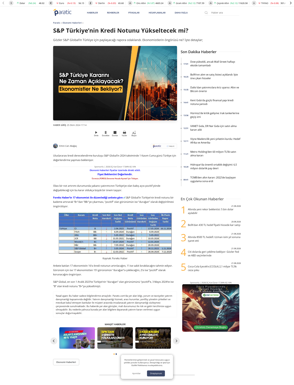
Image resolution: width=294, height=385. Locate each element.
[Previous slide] (3, 3)
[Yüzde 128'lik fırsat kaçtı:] (153, 338)
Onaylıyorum (156, 373)
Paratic (56, 22)
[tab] (114, 354)
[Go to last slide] (53, 341)
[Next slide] (290, 3)
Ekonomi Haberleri (72, 22)
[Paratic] (62, 12)
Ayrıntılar (136, 373)
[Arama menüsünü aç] (206, 12)
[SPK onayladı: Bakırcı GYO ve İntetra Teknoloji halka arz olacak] (115, 338)
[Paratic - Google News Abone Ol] (164, 147)
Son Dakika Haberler (199, 51)
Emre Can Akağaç (68, 145)
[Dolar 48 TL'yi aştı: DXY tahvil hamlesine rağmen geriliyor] (77, 338)
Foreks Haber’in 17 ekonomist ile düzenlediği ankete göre (88, 197)
